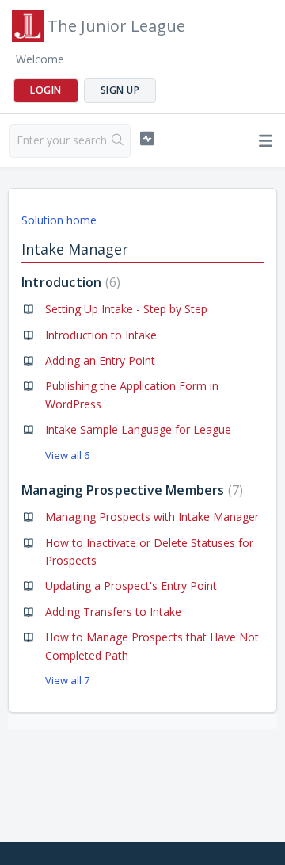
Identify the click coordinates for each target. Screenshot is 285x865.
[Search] (118, 141)
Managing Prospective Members (130, 490)
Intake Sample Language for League (138, 429)
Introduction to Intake (101, 335)
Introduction (68, 282)
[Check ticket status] (146, 139)
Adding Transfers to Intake (113, 611)
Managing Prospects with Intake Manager (152, 516)
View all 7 (67, 680)
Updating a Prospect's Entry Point (131, 585)
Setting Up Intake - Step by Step (126, 308)
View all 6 (67, 455)
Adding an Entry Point (100, 360)
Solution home (59, 220)
